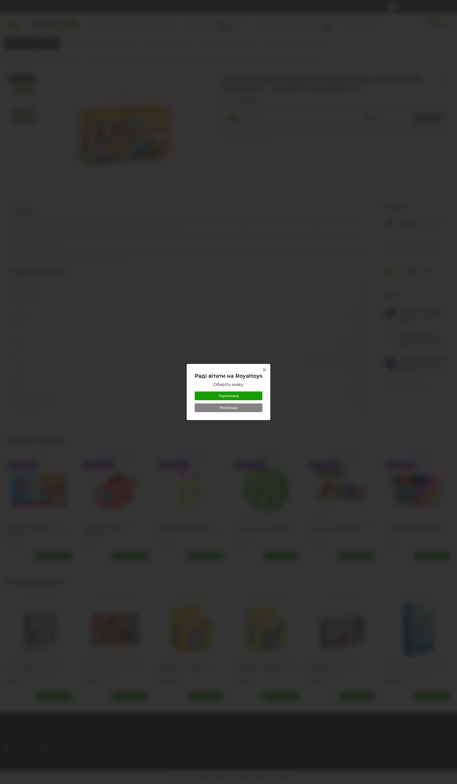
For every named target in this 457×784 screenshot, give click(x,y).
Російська (228, 407)
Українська (228, 396)
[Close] (264, 370)
